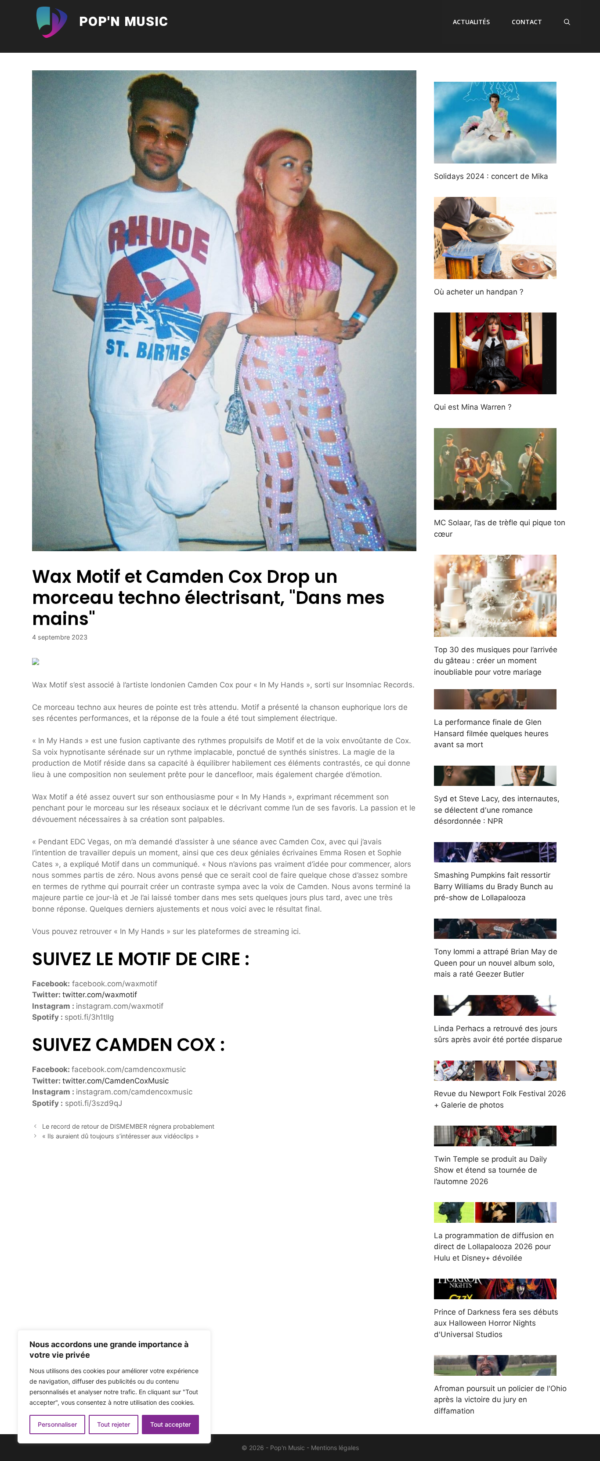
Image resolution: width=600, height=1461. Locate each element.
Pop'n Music (123, 22)
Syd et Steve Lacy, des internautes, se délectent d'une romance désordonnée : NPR (497, 809)
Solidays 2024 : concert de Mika (491, 176)
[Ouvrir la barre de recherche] (567, 22)
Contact (527, 22)
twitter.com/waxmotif (99, 994)
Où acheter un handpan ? (479, 291)
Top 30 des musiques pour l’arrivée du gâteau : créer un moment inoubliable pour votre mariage (495, 660)
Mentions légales (335, 1447)
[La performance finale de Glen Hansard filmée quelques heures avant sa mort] (495, 703)
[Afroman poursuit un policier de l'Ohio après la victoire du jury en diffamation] (495, 1369)
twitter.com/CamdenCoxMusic (115, 1080)
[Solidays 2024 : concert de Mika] (495, 157)
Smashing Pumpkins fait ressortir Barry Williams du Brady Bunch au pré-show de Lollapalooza (493, 886)
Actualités (471, 22)
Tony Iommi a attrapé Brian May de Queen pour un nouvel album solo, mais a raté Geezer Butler (495, 962)
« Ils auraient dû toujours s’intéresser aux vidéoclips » (120, 1136)
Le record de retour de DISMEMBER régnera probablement (128, 1126)
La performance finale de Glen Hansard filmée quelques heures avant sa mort (491, 733)
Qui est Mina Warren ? (473, 407)
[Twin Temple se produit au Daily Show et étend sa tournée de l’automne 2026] (495, 1140)
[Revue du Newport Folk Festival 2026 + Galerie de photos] (495, 1075)
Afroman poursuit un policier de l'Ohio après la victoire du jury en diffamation (500, 1399)
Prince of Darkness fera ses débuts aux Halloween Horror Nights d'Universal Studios (496, 1323)
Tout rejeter (113, 1424)
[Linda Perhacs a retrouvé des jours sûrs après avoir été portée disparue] (495, 1009)
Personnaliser (57, 1424)
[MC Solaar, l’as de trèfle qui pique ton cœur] (495, 504)
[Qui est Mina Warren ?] (495, 388)
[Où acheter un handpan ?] (495, 273)
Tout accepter (170, 1424)
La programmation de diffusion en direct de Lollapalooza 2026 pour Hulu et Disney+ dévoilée (494, 1246)
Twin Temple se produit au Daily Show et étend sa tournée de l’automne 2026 (490, 1170)
